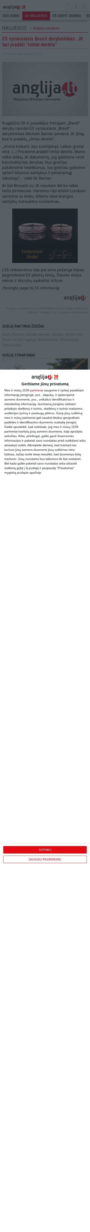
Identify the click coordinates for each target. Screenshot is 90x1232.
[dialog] (45, 801)
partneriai (36, 390)
